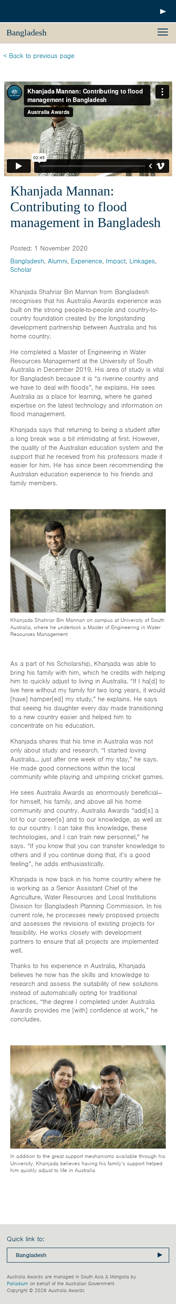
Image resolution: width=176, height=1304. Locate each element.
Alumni (57, 261)
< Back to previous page (38, 56)
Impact (116, 261)
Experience (86, 261)
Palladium (17, 1283)
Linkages (142, 261)
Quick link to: (25, 1239)
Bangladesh (27, 261)
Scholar (21, 269)
